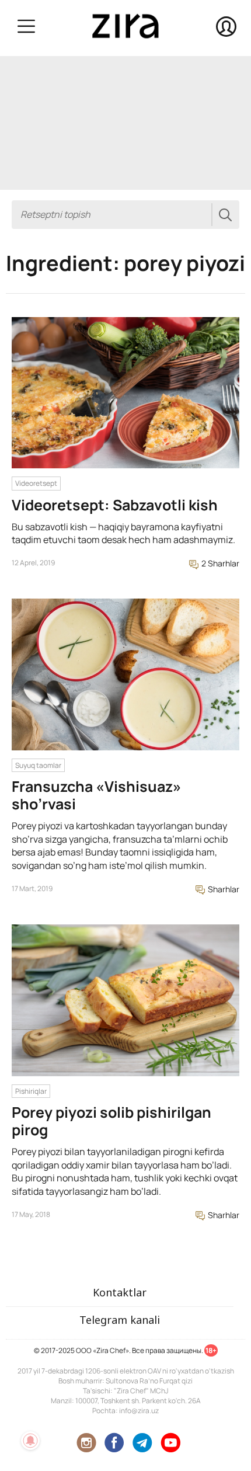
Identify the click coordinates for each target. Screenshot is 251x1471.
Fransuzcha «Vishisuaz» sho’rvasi (97, 795)
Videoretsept (36, 483)
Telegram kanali (119, 1320)
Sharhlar (222, 889)
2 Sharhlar (219, 563)
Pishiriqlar (31, 1091)
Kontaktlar (120, 1292)
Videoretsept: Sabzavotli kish (115, 505)
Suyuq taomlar (38, 765)
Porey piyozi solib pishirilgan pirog (111, 1121)
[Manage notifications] (30, 1440)
